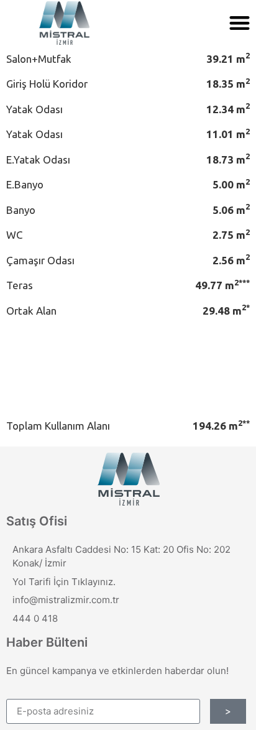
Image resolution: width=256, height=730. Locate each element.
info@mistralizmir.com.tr (65, 600)
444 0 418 (35, 618)
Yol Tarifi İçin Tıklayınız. (64, 582)
